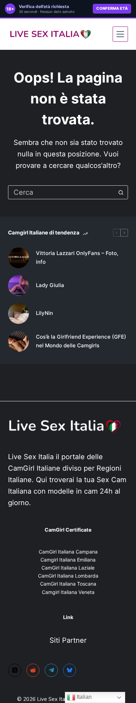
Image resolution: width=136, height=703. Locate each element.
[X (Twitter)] (14, 670)
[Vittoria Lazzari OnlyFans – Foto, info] (18, 257)
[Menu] (120, 34)
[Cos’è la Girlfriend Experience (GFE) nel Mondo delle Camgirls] (18, 341)
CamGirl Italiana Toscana (68, 584)
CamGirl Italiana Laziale (68, 568)
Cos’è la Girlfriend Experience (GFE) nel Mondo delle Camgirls (81, 341)
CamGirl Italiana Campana (68, 552)
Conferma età (112, 8)
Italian (83, 697)
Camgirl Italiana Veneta (68, 592)
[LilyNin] (18, 313)
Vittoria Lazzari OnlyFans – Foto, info (77, 257)
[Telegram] (51, 670)
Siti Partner (68, 640)
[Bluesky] (69, 670)
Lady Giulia (50, 285)
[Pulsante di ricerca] (121, 192)
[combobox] (61, 192)
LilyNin (44, 313)
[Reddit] (33, 670)
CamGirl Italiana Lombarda (68, 576)
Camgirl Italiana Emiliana (68, 560)
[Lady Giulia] (18, 285)
